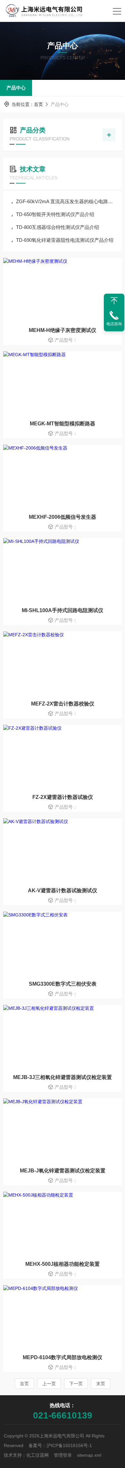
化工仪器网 (37, 1455)
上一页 (49, 1383)
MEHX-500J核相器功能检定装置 (62, 1264)
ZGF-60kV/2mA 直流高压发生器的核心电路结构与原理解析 (66, 201)
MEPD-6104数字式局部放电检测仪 (62, 1357)
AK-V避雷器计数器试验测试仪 (62, 890)
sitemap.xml (89, 1455)
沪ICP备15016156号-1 (69, 1445)
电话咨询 (114, 324)
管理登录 (63, 1455)
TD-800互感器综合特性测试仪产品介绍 (57, 227)
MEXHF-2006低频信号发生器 (62, 517)
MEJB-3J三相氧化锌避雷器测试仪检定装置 (62, 1077)
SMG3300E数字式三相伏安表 (62, 984)
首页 (38, 104)
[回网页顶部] (114, 300)
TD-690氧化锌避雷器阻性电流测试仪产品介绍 (64, 240)
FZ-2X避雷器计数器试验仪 (62, 797)
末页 (100, 1383)
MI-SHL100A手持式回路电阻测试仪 (62, 610)
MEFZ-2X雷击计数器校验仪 (62, 703)
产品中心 (16, 87)
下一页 (76, 1383)
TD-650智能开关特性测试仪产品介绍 (55, 214)
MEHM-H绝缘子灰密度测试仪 (62, 330)
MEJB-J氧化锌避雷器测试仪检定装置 (62, 1170)
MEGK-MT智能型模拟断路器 (62, 423)
